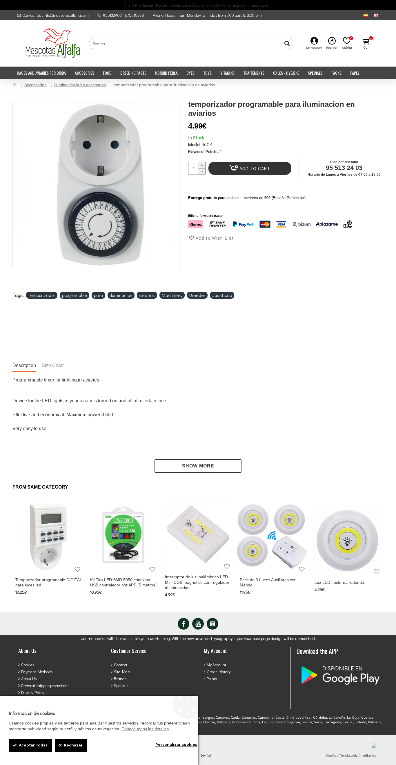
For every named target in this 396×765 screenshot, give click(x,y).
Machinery (172, 295)
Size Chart (52, 365)
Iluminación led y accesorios (80, 84)
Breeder (197, 295)
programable (74, 295)
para (98, 295)
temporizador (41, 295)
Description (24, 365)
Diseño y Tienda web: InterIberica (351, 755)
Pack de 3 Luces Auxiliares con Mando (268, 582)
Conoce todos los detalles (145, 729)
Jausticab (222, 295)
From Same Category (40, 487)
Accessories (35, 84)
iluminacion (121, 295)
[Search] (287, 43)
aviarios (147, 295)
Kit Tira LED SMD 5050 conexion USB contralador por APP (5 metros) (123, 582)
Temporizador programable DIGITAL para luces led (48, 582)
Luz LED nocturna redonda (339, 582)
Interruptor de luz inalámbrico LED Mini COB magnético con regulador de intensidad (197, 582)
